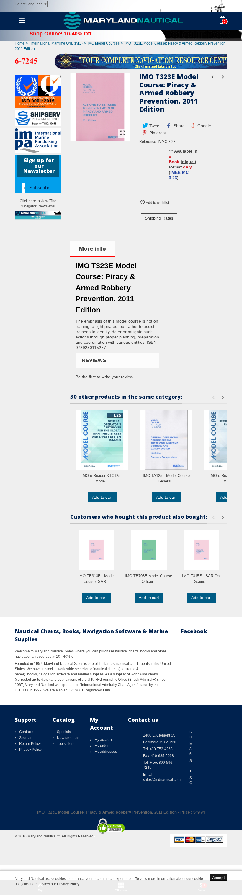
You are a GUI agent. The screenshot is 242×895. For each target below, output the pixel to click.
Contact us (27, 732)
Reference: (148, 142)
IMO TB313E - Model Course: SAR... (96, 579)
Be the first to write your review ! (105, 376)
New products (67, 738)
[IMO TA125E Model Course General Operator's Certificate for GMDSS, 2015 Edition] (166, 439)
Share (178, 125)
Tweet (154, 125)
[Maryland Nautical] (123, 20)
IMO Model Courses (104, 43)
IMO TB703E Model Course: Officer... (149, 579)
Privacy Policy (30, 749)
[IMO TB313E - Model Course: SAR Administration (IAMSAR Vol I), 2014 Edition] (96, 550)
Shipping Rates (159, 218)
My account (103, 740)
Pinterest (157, 132)
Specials (63, 732)
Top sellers (65, 744)
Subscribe (39, 187)
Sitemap (25, 738)
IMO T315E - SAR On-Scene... (201, 579)
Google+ (204, 125)
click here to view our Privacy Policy (50, 884)
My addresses (105, 752)
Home (19, 43)
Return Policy (29, 744)
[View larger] (122, 133)
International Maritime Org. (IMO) (56, 43)
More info (92, 248)
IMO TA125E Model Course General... (166, 478)
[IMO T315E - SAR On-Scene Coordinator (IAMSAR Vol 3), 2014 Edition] (201, 550)
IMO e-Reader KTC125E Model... (102, 478)
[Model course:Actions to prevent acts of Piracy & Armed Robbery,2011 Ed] (100, 138)
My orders (102, 746)
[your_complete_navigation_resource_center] (121, 60)
